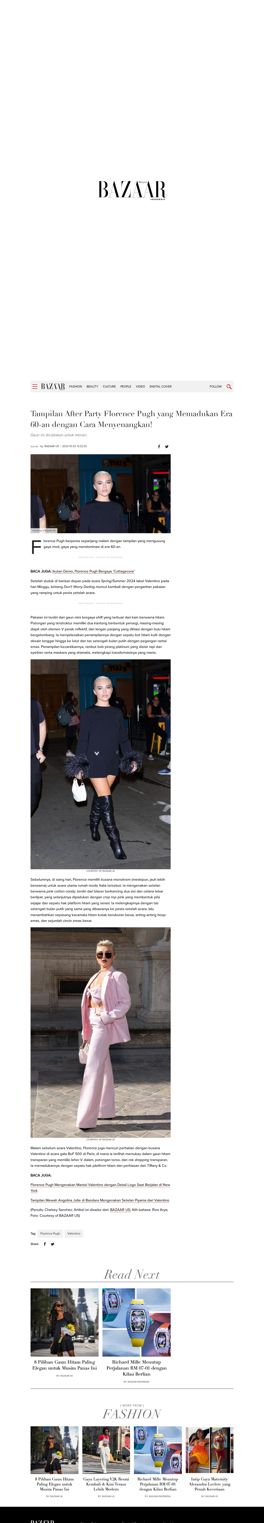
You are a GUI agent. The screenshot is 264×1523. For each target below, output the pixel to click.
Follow (216, 386)
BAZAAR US (51, 446)
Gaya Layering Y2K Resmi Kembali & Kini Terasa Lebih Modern (106, 1484)
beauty (92, 386)
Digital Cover (161, 386)
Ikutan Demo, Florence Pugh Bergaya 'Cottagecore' (93, 571)
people (125, 386)
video (140, 386)
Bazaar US (211, 1496)
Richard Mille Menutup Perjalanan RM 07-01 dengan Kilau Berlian (136, 1368)
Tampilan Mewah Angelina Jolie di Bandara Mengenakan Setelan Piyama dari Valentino (100, 1200)
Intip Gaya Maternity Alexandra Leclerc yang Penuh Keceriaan (209, 1484)
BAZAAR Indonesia (138, 1381)
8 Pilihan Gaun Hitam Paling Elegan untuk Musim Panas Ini (64, 1365)
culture (109, 386)
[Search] (229, 386)
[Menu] (34, 386)
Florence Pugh (50, 1234)
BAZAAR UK (66, 1375)
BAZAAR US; (120, 1210)
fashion (75, 386)
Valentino (73, 1234)
